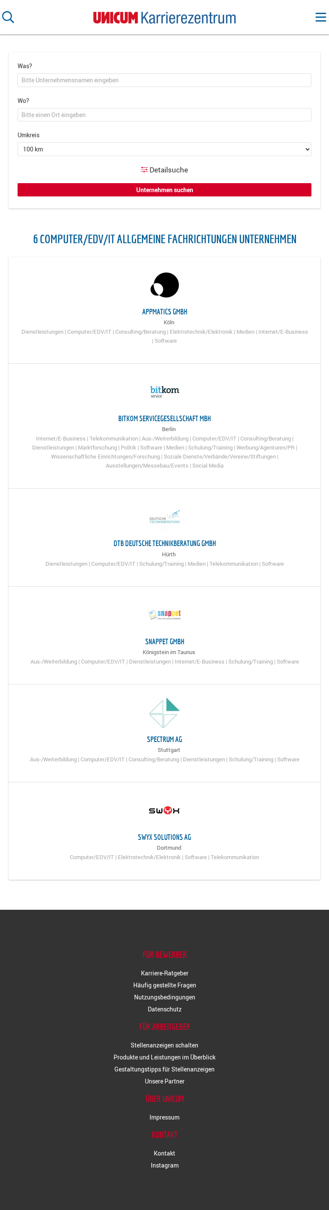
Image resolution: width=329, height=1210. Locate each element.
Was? (25, 66)
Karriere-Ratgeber (164, 973)
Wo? (23, 101)
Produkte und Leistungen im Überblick (164, 1057)
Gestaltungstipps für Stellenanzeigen (164, 1069)
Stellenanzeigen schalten (164, 1045)
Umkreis (28, 135)
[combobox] (164, 80)
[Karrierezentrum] (164, 16)
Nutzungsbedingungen (164, 997)
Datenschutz (165, 1009)
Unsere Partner (165, 1081)
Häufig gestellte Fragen (164, 985)
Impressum (164, 1117)
